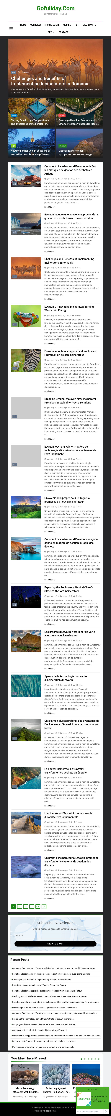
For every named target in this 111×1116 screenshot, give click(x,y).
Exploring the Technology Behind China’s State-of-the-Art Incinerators (43, 1019)
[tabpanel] (25, 1081)
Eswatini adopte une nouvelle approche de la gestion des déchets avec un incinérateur (51, 974)
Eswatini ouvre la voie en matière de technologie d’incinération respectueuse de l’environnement (70, 450)
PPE (50, 32)
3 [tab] (88, 1059)
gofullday (50, 178)
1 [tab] (81, 1059)
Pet (77, 25)
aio (13, 72)
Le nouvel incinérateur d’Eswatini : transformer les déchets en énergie (43, 1041)
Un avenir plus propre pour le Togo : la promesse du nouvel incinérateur (44, 1007)
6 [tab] (98, 1059)
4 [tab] (91, 1059)
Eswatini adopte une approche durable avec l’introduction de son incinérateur (47, 991)
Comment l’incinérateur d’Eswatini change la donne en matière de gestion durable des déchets (71, 543)
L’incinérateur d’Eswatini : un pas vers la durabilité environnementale (43, 1047)
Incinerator (52, 25)
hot (13, 146)
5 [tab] (95, 1059)
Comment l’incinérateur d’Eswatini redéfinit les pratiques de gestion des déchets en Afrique (70, 170)
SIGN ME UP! (55, 944)
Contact (63, 32)
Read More (49, 207)
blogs (62, 115)
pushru (62, 146)
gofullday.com (56, 8)
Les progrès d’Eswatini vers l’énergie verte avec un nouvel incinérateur (43, 1024)
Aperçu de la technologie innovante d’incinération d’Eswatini (39, 1030)
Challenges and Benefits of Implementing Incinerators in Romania (41, 979)
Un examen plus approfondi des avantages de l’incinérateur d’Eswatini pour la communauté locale (71, 724)
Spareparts (89, 25)
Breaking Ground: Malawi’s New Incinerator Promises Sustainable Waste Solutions (49, 996)
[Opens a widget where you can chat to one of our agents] (92, 1100)
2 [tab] (84, 1059)
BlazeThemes (50, 1111)
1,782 (38, 907)
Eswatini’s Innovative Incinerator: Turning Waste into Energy (44, 81)
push (14, 115)
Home (23, 25)
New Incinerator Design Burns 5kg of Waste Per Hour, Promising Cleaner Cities (30, 154)
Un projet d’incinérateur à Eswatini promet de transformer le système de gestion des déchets (71, 861)
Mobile (67, 25)
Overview (35, 25)
